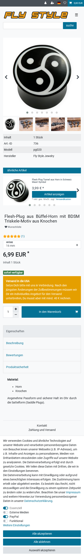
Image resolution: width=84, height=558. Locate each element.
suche (70, 25)
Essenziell (16, 508)
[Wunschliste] (65, 3)
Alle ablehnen (42, 541)
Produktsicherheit (17, 367)
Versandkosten (63, 199)
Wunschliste (14, 227)
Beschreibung (14, 343)
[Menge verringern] (16, 315)
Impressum (73, 492)
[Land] (59, 3)
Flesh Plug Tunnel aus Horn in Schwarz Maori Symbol (51, 180)
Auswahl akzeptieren (42, 550)
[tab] (42, 331)
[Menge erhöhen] (16, 309)
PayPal (14, 516)
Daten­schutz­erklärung (38, 501)
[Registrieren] (52, 3)
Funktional (16, 521)
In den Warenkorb (50, 311)
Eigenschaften (15, 331)
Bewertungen (14, 355)
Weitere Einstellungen (16, 525)
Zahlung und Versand (42, 429)
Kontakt (42, 425)
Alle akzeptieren (42, 533)
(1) (23, 236)
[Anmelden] (46, 3)
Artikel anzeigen (54, 194)
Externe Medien (19, 512)
